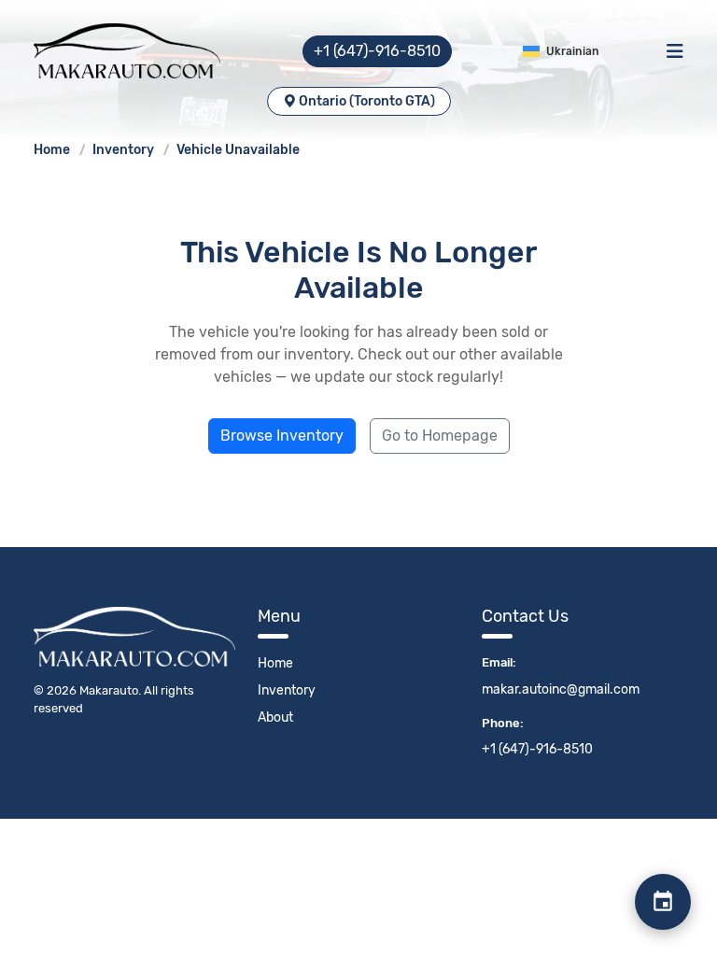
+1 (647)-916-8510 (377, 51)
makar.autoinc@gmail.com (561, 689)
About (275, 717)
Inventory (124, 150)
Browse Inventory (282, 435)
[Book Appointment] (663, 902)
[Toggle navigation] (675, 51)
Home (53, 150)
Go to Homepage (440, 435)
